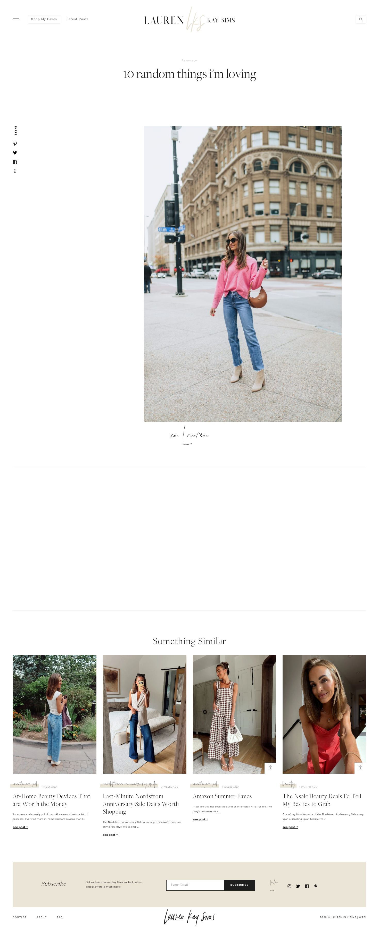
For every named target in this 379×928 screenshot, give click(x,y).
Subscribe (239, 885)
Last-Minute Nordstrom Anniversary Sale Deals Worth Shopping (141, 804)
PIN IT (245, 274)
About (42, 917)
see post (19, 827)
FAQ (60, 917)
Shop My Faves (44, 19)
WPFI (362, 917)
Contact (20, 917)
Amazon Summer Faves (222, 797)
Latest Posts (78, 19)
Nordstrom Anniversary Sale (130, 784)
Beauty (289, 784)
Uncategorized (25, 784)
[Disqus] (189, 538)
